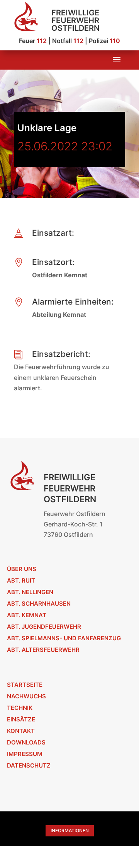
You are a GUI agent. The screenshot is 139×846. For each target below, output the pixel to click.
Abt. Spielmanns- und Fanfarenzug (64, 638)
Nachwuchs (26, 696)
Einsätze (21, 719)
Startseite (24, 684)
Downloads (26, 742)
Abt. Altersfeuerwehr (43, 649)
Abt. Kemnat (26, 615)
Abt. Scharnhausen (39, 603)
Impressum (24, 754)
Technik (19, 707)
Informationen (70, 830)
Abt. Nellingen (30, 592)
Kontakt (21, 730)
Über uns (21, 569)
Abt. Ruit (21, 580)
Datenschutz (29, 765)
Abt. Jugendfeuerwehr (44, 626)
